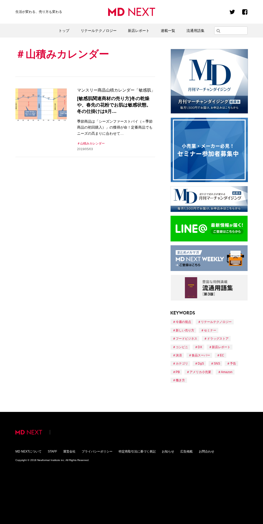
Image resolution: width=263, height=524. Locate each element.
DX (200, 347)
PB (178, 372)
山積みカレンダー (92, 143)
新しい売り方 (185, 330)
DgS (201, 363)
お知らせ (168, 451)
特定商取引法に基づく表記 (137, 451)
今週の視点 (183, 322)
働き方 (180, 380)
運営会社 (69, 451)
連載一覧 (168, 31)
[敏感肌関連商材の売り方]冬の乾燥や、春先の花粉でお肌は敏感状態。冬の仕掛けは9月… (114, 105)
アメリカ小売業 (200, 372)
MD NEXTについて (28, 451)
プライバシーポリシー (97, 451)
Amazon (226, 372)
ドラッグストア (218, 338)
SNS (217, 363)
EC (222, 355)
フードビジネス (186, 338)
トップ (64, 31)
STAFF (52, 451)
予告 (233, 363)
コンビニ (182, 347)
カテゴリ (182, 363)
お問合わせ (206, 451)
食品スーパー (201, 355)
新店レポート (138, 31)
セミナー (210, 330)
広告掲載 (186, 451)
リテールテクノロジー (99, 31)
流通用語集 (195, 31)
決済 (179, 355)
